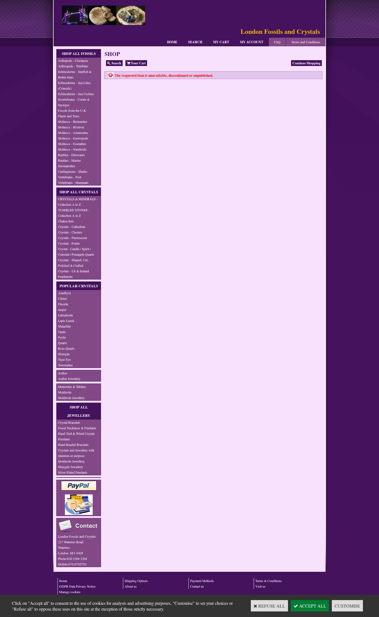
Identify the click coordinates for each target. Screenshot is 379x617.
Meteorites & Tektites (72, 386)
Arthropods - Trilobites (73, 66)
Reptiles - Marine (69, 160)
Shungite (64, 354)
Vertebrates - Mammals (73, 182)
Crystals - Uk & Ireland (73, 271)
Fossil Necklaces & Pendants (77, 428)
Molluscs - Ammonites (73, 132)
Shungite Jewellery (70, 466)
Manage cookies (69, 592)
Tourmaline (65, 365)
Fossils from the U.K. (72, 110)
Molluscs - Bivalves (71, 127)
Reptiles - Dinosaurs (71, 155)
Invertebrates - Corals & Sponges (74, 102)
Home (172, 42)
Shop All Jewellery (78, 411)
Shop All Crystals (78, 192)
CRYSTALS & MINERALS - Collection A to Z (78, 202)
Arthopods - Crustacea (73, 60)
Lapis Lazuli (66, 320)
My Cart (221, 42)
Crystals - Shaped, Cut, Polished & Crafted (73, 263)
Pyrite (62, 337)
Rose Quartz (66, 348)
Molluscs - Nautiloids (72, 149)
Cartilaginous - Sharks (72, 171)
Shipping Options (136, 580)
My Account (251, 42)
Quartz (62, 343)
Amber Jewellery (69, 378)
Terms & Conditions (268, 580)
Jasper (62, 309)
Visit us (260, 586)
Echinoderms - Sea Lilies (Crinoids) (74, 85)
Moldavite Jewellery (71, 397)
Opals (62, 331)
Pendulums (65, 276)
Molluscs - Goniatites (72, 143)
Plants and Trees (68, 116)
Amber (62, 373)
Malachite (64, 326)
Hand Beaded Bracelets (73, 444)
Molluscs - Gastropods (73, 138)
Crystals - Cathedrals (71, 226)
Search (195, 42)
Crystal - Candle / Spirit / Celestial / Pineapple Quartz (76, 252)
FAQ (277, 42)
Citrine (62, 298)
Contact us (197, 586)
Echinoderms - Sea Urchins (76, 94)
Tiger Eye (64, 359)
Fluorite (63, 304)
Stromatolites (66, 166)
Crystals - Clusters (70, 232)
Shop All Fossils (79, 53)
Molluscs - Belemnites (72, 121)
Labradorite (65, 315)
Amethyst (64, 293)
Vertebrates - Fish (69, 177)
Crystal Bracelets (69, 422)
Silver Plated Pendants (72, 472)
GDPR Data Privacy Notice (77, 586)
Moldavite (64, 392)
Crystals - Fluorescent (72, 237)
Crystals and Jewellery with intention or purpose (76, 453)
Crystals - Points (69, 243)
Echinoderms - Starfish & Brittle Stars (75, 74)
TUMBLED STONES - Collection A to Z (74, 213)
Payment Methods (202, 580)
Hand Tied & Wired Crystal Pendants (76, 436)
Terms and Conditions (305, 42)
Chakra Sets (66, 221)
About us (131, 586)
